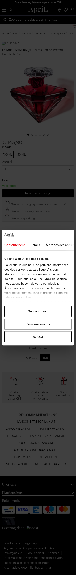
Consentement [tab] (14, 245)
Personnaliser (35, 324)
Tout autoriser (38, 311)
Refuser (38, 336)
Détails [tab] (35, 245)
